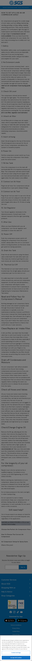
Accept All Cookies (15, 657)
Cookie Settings (16, 652)
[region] (16, 648)
